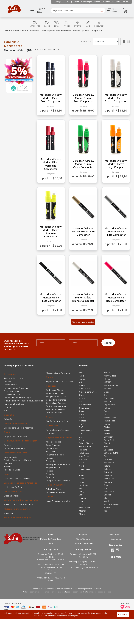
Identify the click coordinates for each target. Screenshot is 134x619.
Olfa (106, 395)
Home (51, 534)
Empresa (83, 534)
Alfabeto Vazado (53, 442)
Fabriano (83, 450)
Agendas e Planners (55, 393)
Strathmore (109, 462)
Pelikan (107, 408)
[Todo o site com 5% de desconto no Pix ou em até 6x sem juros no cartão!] (19, 75)
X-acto (107, 508)
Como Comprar (83, 539)
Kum (81, 488)
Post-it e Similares (54, 413)
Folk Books (84, 453)
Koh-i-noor (84, 485)
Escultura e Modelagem (14, 448)
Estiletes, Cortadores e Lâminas (18, 460)
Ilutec (81, 479)
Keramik (82, 482)
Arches (82, 379)
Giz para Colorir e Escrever (15, 436)
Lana (81, 495)
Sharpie (107, 443)
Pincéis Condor (110, 418)
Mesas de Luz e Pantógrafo (18, 517)
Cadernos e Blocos (54, 390)
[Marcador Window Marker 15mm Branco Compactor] (116, 73)
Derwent (83, 440)
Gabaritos (50, 477)
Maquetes (8, 513)
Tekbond (108, 472)
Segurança (116, 539)
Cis (80, 401)
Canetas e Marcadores (29, 30)
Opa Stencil (109, 398)
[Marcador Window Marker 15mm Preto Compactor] (51, 73)
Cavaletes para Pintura (56, 492)
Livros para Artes (13, 491)
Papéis (49, 377)
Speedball (108, 450)
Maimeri (82, 511)
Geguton (83, 459)
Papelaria (51, 385)
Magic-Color (84, 508)
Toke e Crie (109, 479)
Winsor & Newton (111, 504)
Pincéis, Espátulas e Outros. (58, 421)
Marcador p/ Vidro (81, 30)
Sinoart (107, 446)
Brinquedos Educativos (56, 396)
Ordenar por (85, 41)
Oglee (106, 392)
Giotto (81, 462)
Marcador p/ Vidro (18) (18, 50)
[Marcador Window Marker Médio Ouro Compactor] (83, 206)
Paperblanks (109, 405)
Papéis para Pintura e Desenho (59, 381)
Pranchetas (52, 425)
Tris (105, 488)
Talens (107, 466)
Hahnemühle (84, 469)
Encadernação (10, 385)
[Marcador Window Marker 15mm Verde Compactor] (83, 139)
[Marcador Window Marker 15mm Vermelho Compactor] (51, 137)
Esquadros (50, 474)
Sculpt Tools (109, 440)
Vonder (107, 501)
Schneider (108, 437)
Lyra (81, 504)
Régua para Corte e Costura (58, 464)
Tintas (49, 496)
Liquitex (82, 498)
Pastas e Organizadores (56, 406)
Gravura (7, 445)
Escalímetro (51, 451)
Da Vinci (82, 424)
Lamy (81, 491)
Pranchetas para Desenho (57, 430)
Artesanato (10, 374)
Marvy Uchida (110, 376)
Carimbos (8, 381)
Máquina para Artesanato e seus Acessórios (23, 401)
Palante (107, 401)
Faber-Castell (85, 446)
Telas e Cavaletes (55, 484)
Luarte (82, 501)
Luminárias (50, 433)
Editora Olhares (86, 443)
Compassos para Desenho (58, 480)
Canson (82, 385)
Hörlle (81, 475)
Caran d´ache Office (88, 392)
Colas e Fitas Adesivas (56, 403)
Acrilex (82, 376)
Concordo (122, 614)
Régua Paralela (53, 467)
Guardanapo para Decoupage (17, 397)
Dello (81, 437)
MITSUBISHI (109, 382)
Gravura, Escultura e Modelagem (20, 440)
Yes (105, 511)
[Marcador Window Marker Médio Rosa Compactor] (116, 272)
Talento (107, 469)
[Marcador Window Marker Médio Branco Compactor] (83, 272)
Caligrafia (9, 414)
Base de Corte (10, 457)
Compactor (96, 30)
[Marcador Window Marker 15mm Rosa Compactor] (83, 73)
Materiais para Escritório (56, 409)
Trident (107, 485)
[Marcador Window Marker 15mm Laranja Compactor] (116, 139)
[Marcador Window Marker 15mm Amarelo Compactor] (51, 205)
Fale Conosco (115, 534)
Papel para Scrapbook (14, 404)
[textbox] (78, 10)
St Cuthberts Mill (111, 453)
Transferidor (51, 461)
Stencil (7, 410)
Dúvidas (51, 543)
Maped (107, 372)
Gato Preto (84, 456)
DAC (81, 427)
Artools (82, 382)
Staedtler (108, 459)
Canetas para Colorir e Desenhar (56, 30)
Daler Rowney (85, 430)
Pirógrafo (8, 407)
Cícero (82, 398)
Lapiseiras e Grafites (13, 487)
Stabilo (107, 456)
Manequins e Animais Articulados (21, 500)
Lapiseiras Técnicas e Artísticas (20, 482)
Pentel (107, 411)
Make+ (82, 514)
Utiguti (106, 498)
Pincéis (49, 417)
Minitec (107, 379)
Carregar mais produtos (83, 322)
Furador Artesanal (12, 391)
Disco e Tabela (52, 448)
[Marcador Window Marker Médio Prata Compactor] (116, 206)
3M (80, 372)
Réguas (49, 471)
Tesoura (7, 467)
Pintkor (107, 424)
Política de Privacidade (50, 539)
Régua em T (51, 458)
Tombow (108, 482)
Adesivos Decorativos (13, 378)
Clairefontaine (85, 405)
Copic (81, 414)
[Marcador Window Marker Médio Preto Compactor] (51, 272)
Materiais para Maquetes (17, 508)
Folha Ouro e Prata (12, 394)
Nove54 (107, 388)
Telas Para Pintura (54, 489)
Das (81, 434)
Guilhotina (8, 463)
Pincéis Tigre (109, 421)
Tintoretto (108, 475)
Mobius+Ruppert (111, 385)
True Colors (109, 491)
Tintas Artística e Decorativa (58, 501)
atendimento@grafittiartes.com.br (83, 567)
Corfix (81, 418)
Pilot (106, 414)
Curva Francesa (53, 445)
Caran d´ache (85, 388)
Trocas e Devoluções (83, 543)
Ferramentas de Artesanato (16, 388)
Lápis (6, 474)
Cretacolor (83, 421)
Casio (81, 395)
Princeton (108, 430)
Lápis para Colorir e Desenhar (17, 478)
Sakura (107, 434)
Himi (81, 472)
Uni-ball (107, 495)
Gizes (7, 432)
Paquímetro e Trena (55, 455)
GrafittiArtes (11, 30)
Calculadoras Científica (56, 400)
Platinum (107, 427)
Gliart (81, 466)
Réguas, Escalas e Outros (59, 437)
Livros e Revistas (11, 496)
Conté (81, 411)
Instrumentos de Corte (15, 452)
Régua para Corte (12, 470)
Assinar (108, 342)
